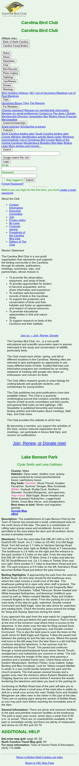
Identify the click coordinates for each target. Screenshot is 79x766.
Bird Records (10, 69)
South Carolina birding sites (52, 133)
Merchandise (9, 119)
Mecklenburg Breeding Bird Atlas (43, 142)
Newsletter (9, 61)
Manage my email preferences (20, 113)
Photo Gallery (10, 73)
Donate (7, 85)
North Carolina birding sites (18, 133)
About (6, 57)
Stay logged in (14, 180)
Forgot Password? (13, 183)
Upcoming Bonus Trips (15, 103)
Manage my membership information (46, 110)
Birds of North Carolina (15, 41)
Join (11, 216)
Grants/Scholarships (14, 123)
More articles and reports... (25, 146)
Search (7, 149)
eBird (14, 513)
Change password (13, 110)
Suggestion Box (38, 116)
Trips (6, 99)
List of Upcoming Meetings (51, 92)
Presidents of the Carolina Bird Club (17, 235)
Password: (8, 172)
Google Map (19, 510)
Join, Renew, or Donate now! (39, 443)
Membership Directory (15, 116)
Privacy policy (17, 220)
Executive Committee (15, 212)
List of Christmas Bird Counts (37, 139)
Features (8, 130)
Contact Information (16, 206)
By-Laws (14, 223)
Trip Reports (37, 103)
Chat (5, 65)
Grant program (11, 126)
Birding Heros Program (63, 116)
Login (6, 161)
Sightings (8, 77)
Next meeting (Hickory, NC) (18, 92)
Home (6, 53)
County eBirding (11, 136)
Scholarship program (33, 126)
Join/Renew (9, 81)
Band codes (54, 136)
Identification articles (34, 136)
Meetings (8, 89)
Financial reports (14, 228)
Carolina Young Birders (15, 45)
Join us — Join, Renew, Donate (39, 335)
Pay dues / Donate (64, 113)
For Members (10, 106)
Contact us (45, 113)
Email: (5, 165)
